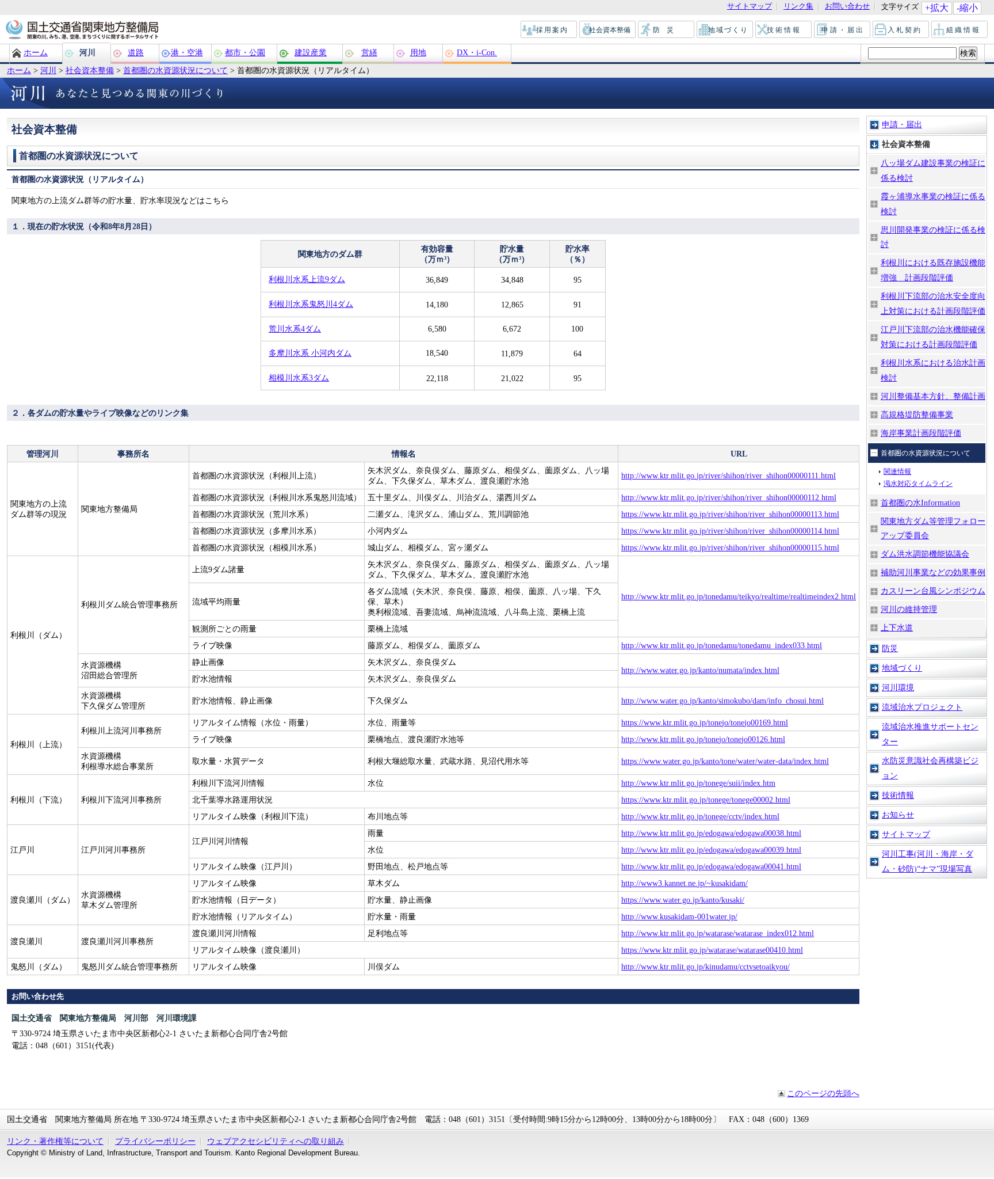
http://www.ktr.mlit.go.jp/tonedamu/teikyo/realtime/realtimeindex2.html (738, 596)
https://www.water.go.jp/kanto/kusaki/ (682, 899)
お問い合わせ (847, 6)
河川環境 (898, 687)
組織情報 (960, 30)
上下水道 (897, 627)
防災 (666, 30)
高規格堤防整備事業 (917, 414)
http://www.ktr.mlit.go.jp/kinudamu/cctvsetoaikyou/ (705, 966)
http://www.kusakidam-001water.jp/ (679, 916)
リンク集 (798, 6)
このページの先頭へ (823, 1093)
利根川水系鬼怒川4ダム (311, 304)
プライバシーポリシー (155, 1141)
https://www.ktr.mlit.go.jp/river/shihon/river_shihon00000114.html (730, 530)
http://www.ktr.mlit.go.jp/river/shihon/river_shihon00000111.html (728, 475)
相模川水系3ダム (299, 377)
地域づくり (725, 30)
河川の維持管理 (909, 609)
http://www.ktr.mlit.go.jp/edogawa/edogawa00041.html (711, 866)
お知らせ (898, 814)
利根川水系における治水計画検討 (933, 370)
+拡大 (937, 8)
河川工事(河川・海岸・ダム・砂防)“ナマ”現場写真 (927, 861)
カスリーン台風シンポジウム (933, 590)
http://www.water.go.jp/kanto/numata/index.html (700, 670)
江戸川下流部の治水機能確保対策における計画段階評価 (933, 337)
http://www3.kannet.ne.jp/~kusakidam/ (684, 883)
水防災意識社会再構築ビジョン (930, 768)
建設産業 (311, 52)
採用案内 (549, 30)
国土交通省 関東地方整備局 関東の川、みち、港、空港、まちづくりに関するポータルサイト (81, 30)
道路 (136, 52)
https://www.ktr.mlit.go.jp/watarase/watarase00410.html (712, 949)
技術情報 (784, 30)
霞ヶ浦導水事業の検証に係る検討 (933, 204)
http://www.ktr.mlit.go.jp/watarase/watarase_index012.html (717, 933)
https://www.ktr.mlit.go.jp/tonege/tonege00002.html (705, 799)
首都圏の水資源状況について (175, 70)
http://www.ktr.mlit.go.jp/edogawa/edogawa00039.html (711, 849)
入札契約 (901, 30)
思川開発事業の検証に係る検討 (933, 237)
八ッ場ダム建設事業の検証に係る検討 (933, 170)
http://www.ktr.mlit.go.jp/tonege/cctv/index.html (700, 816)
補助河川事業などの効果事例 (933, 572)
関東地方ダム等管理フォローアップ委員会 (933, 528)
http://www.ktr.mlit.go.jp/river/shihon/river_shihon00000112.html (728, 497)
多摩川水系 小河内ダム (310, 352)
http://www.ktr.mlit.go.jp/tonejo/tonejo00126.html (703, 739)
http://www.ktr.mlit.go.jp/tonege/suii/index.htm (698, 783)
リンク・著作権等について (55, 1141)
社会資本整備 (608, 30)
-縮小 (967, 8)
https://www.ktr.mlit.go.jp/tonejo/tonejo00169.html (704, 722)
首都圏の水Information (920, 502)
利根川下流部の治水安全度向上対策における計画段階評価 (933, 303)
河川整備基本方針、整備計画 (933, 396)
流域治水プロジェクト (922, 707)
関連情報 (897, 471)
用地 (418, 52)
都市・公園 (245, 52)
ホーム (36, 52)
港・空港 (187, 52)
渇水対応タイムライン (918, 483)
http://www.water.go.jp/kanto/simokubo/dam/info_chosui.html (722, 700)
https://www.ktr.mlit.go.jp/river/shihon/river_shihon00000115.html (730, 547)
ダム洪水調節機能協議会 (925, 553)
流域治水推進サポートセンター (930, 734)
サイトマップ (749, 6)
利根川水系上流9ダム (307, 279)
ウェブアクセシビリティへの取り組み (275, 1141)
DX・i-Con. (477, 52)
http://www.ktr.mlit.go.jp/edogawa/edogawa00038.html (711, 833)
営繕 (369, 52)
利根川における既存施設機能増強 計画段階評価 (933, 270)
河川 (87, 52)
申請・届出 (843, 30)
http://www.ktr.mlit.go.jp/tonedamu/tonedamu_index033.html (721, 645)
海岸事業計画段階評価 (921, 433)
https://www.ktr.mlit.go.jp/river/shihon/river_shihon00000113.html (730, 514)
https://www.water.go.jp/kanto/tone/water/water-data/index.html (725, 761)
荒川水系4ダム (295, 328)
